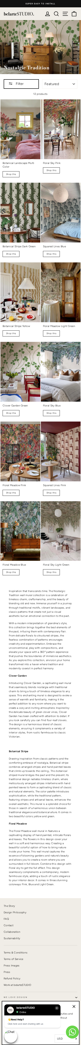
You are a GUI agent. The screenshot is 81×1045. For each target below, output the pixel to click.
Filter (19, 84)
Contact (8, 925)
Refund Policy (12, 978)
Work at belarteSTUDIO (17, 984)
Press (7, 972)
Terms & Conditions (15, 952)
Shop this (11, 174)
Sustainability (12, 938)
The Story (9, 905)
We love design (16, 997)
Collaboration (12, 931)
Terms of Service (13, 959)
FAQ (6, 918)
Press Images (12, 965)
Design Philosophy (15, 912)
